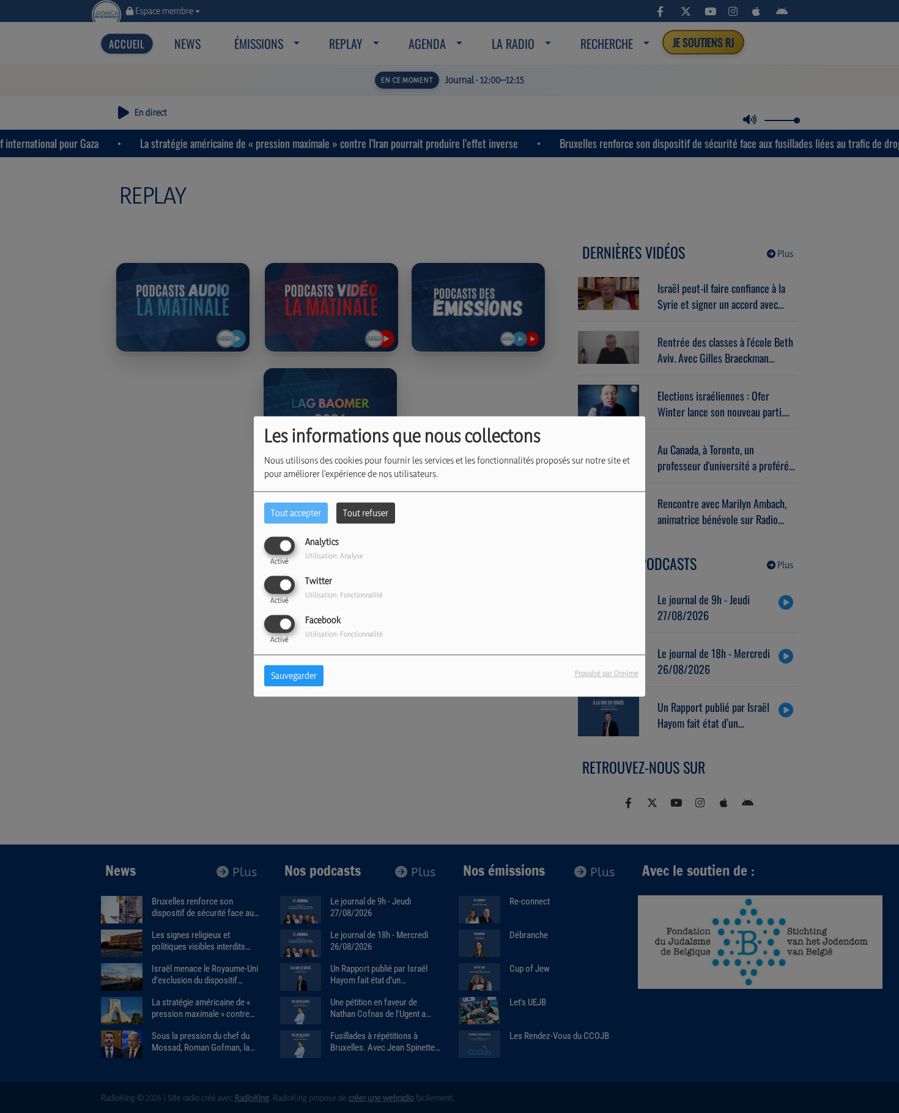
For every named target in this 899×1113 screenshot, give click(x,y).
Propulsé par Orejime (606, 673)
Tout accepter (296, 513)
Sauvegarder (294, 676)
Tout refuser (365, 513)
